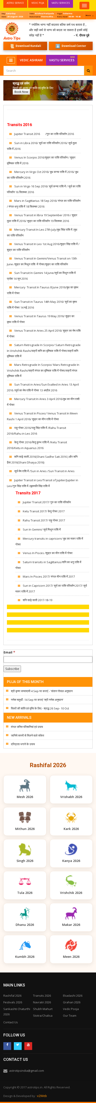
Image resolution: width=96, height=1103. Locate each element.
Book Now (21, 92)
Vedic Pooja (71, 1009)
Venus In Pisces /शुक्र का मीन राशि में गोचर (48, 553)
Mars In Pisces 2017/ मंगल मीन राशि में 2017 (49, 576)
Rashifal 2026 (12, 996)
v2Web (42, 1096)
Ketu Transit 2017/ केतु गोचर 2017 (44, 511)
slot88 (4, 22)
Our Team (69, 1016)
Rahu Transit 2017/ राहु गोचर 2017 (44, 520)
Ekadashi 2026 (72, 996)
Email (9, 652)
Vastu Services (62, 59)
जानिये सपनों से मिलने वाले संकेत (27, 735)
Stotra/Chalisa (42, 1016)
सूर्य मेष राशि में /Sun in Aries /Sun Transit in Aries (44, 471)
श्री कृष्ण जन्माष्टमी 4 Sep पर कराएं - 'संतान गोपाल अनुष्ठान (42, 691)
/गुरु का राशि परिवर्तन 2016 (59, 134)
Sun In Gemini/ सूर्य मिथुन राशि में (42, 529)
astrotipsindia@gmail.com (26, 1071)
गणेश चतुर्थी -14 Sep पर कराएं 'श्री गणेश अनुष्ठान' (37, 700)
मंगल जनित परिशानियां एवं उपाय (27, 727)
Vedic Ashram (31, 60)
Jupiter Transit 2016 (27, 134)
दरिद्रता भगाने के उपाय (23, 744)
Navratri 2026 (42, 1002)
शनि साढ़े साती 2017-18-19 (37, 600)
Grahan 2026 (71, 1002)
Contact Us (10, 1022)
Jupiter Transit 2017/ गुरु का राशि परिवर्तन (47, 502)
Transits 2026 (42, 996)
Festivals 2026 (12, 1002)
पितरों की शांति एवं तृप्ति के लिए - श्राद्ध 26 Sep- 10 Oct (40, 708)
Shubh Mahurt (42, 1009)
